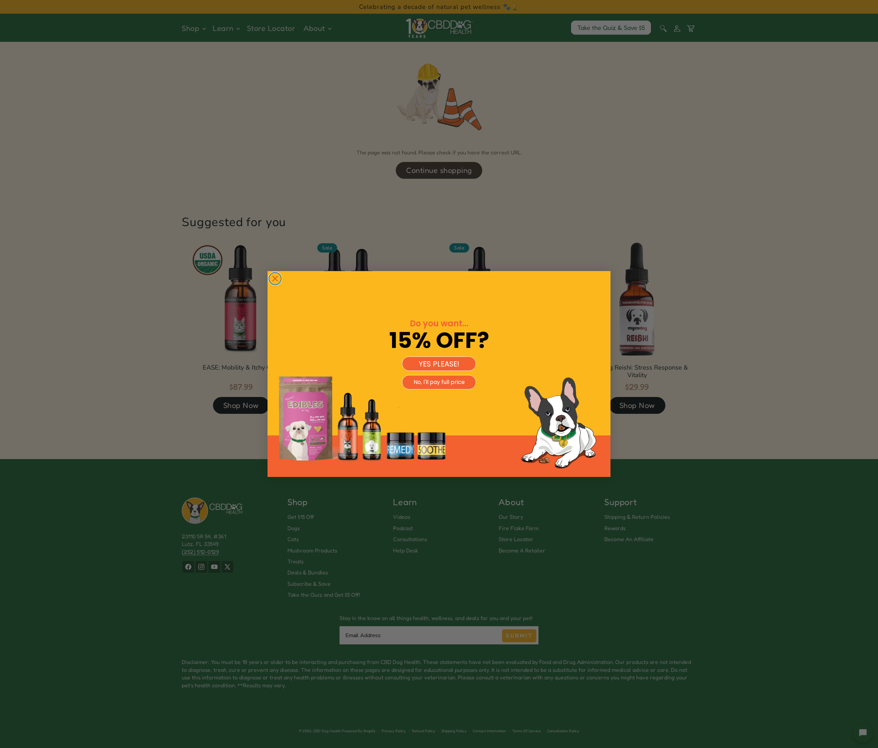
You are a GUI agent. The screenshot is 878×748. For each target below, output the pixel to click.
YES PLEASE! (439, 364)
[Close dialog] (275, 278)
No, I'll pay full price (439, 382)
